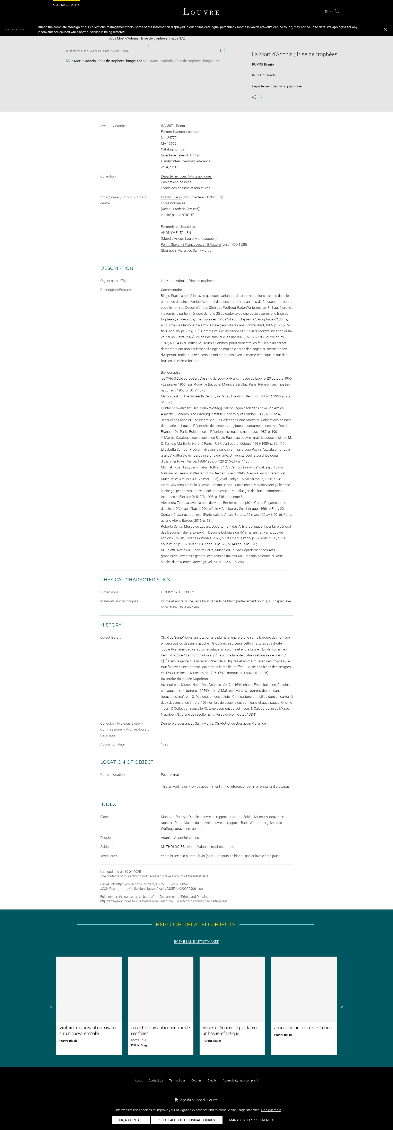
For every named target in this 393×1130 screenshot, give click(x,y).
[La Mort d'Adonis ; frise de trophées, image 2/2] (181, 69)
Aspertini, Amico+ (187, 838)
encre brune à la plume (178, 856)
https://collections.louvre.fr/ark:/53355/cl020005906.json (162, 889)
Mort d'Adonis (197, 847)
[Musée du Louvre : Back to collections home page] (201, 11)
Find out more (271, 1110)
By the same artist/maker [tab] (196, 941)
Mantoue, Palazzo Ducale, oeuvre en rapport (194, 817)
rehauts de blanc (229, 856)
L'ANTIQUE (186, 215)
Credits (212, 1080)
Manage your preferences (251, 1120)
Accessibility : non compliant (240, 1080)
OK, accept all (131, 1120)
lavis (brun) (206, 856)
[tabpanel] (196, 1005)
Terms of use (177, 1080)
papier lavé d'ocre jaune (262, 856)
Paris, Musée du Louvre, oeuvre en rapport (206, 823)
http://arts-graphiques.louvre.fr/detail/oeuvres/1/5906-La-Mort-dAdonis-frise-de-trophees (164, 901)
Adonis (166, 838)
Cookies (196, 1080)
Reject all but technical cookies (186, 1120)
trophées (218, 847)
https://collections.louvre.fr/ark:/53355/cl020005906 (153, 884)
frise (230, 847)
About (139, 1080)
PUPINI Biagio (263, 64)
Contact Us (156, 1080)
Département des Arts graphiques (186, 176)
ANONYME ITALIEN (176, 233)
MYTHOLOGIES (173, 847)
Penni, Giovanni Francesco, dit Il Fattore (191, 244)
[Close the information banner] (385, 29)
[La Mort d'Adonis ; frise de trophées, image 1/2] (104, 69)
